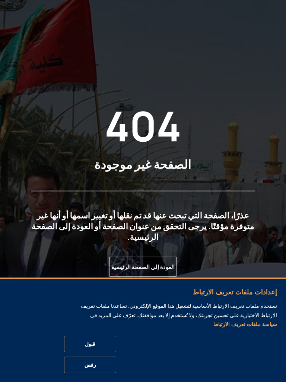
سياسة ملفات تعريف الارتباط (245, 324)
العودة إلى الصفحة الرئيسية (143, 267)
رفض (90, 365)
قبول (90, 344)
